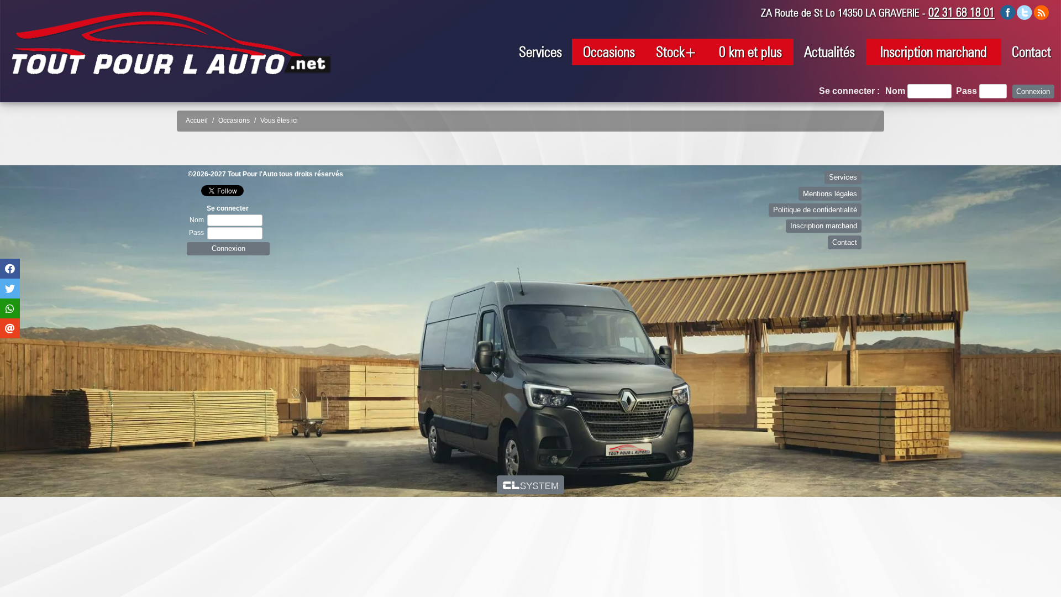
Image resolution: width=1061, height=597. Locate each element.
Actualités (829, 51)
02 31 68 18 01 (961, 12)
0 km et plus (750, 51)
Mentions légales (830, 194)
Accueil (197, 120)
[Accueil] (171, 43)
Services (540, 51)
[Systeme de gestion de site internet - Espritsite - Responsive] (531, 484)
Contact (1031, 51)
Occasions (609, 51)
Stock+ (676, 51)
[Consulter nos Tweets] (1024, 12)
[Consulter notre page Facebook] (1008, 12)
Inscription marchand (933, 51)
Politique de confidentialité (815, 210)
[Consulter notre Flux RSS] (1041, 12)
